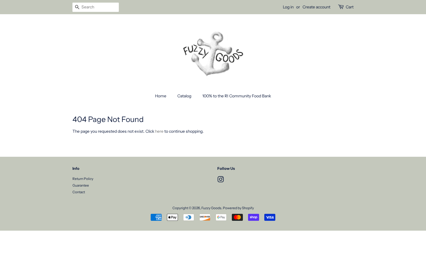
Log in (288, 7)
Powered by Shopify (238, 208)
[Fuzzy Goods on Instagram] (220, 180)
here (159, 131)
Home (160, 96)
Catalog (184, 96)
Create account (316, 7)
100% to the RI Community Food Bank (236, 96)
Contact (78, 192)
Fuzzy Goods (211, 208)
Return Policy (82, 178)
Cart (350, 7)
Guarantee (80, 185)
